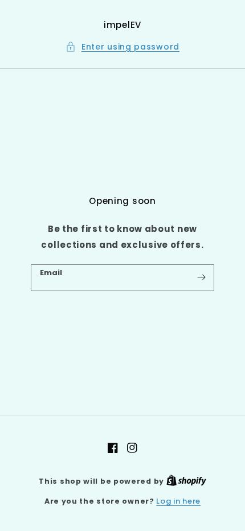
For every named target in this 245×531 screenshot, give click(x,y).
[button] (122, 47)
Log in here (178, 501)
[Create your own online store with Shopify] (186, 481)
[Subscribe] (201, 277)
